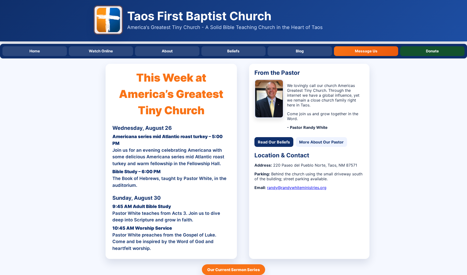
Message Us (366, 51)
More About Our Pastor (321, 142)
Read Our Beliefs (274, 142)
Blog (300, 51)
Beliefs (233, 51)
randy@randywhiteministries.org (296, 187)
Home (34, 51)
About (167, 51)
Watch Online (101, 51)
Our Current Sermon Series (233, 269)
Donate (432, 51)
